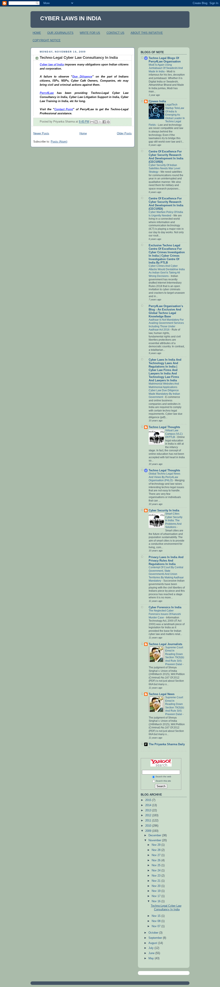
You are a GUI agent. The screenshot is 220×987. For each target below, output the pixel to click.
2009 (148, 830)
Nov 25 (156, 865)
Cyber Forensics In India (165, 607)
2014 (148, 805)
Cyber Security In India (164, 510)
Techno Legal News (161, 694)
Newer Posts (41, 133)
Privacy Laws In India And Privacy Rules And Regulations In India (166, 561)
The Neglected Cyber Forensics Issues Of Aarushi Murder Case (165, 614)
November (155, 840)
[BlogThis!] (96, 122)
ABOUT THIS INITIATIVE (147, 32)
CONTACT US (115, 32)
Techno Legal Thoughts (164, 427)
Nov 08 (156, 921)
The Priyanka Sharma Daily (167, 744)
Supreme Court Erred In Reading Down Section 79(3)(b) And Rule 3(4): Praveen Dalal (174, 656)
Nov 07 (156, 926)
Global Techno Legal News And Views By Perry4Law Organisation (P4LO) (164, 477)
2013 (148, 810)
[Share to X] (100, 122)
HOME (37, 32)
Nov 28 (156, 850)
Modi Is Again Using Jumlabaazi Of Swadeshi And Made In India (166, 68)
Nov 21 (156, 880)
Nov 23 (156, 875)
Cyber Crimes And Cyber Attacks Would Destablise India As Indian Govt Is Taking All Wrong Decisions (167, 271)
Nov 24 (156, 870)
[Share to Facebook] (104, 122)
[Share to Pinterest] (108, 122)
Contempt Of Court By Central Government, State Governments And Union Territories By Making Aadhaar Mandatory (166, 574)
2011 (148, 820)
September (155, 937)
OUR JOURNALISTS (60, 32)
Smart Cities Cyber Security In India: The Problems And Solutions (173, 520)
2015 (148, 800)
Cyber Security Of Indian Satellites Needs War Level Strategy (164, 168)
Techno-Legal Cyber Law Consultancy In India (79, 58)
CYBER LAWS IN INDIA (70, 18)
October (153, 932)
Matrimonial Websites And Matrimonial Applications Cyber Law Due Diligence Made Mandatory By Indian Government (164, 390)
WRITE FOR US (90, 32)
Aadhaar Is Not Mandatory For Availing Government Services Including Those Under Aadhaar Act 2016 (166, 324)
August (153, 943)
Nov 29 (156, 844)
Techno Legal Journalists (165, 644)
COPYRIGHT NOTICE (47, 40)
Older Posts (124, 133)
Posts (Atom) (59, 141)
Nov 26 (156, 860)
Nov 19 (156, 890)
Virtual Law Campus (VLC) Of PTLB (174, 434)
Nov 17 (156, 896)
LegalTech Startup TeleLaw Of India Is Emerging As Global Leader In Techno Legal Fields (167, 114)
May (151, 958)
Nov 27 (156, 855)
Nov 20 (156, 886)
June (151, 953)
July (151, 948)
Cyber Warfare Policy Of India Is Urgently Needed (166, 214)
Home (83, 133)
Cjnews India (157, 101)
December (155, 835)
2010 (148, 825)
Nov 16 (156, 901)
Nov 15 (156, 915)
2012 (148, 815)
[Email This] (92, 122)
